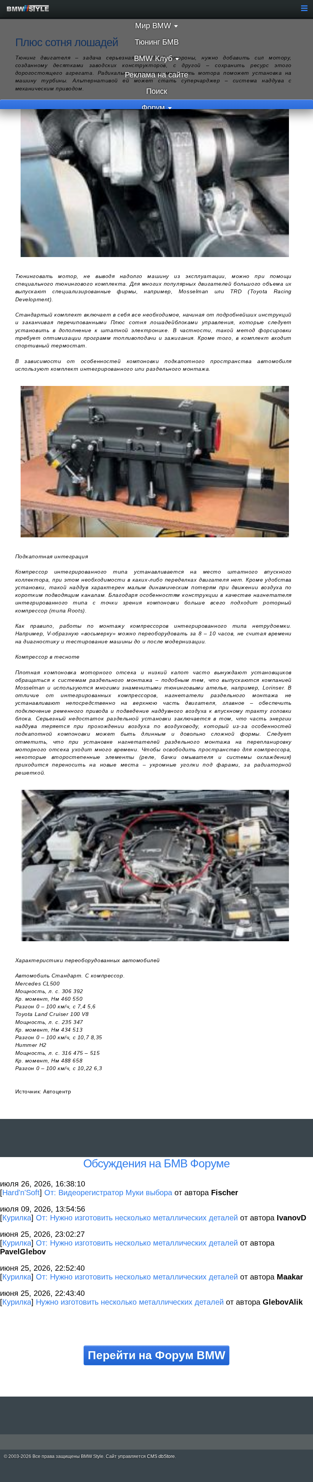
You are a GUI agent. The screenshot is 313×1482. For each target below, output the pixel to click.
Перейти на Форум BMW (156, 1355)
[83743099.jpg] (155, 461)
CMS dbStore (161, 1456)
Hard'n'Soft (21, 1192)
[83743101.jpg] (155, 865)
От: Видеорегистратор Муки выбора (108, 1192)
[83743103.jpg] (155, 181)
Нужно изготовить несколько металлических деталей (130, 1302)
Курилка (16, 1218)
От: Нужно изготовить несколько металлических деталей (137, 1218)
